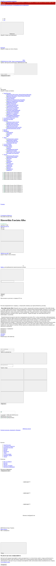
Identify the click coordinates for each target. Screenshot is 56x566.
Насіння (6, 120)
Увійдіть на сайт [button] (5, 253)
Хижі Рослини (7, 93)
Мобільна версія (26, 428)
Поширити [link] (3, 330)
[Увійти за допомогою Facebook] (12, 358)
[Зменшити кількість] (12, 275)
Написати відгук (5, 226)
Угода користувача (5, 562)
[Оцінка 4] (35, 385)
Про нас (7, 5)
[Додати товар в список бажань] (12, 247)
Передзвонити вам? (5, 75)
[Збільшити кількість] (12, 288)
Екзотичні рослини (8, 119)
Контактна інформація (23, 5)
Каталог (3, 5)
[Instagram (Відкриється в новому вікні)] (11, 16)
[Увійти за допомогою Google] (35, 358)
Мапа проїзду (4, 529)
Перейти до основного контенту (9, 1)
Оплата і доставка (13, 5)
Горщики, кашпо (8, 145)
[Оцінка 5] (12, 397)
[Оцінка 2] (35, 374)
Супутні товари (7, 144)
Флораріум (6, 131)
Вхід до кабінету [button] (8, 461)
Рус (4, 20)
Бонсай (5, 129)
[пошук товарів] (25, 69)
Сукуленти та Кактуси (9, 118)
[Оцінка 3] (12, 385)
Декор (5, 137)
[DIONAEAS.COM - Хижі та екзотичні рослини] (8, 413)
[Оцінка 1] (12, 374)
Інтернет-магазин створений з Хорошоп (10, 430)
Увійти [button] (2, 267)
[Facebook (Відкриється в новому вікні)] (33, 16)
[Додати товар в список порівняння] (12, 235)
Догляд (5, 154)
